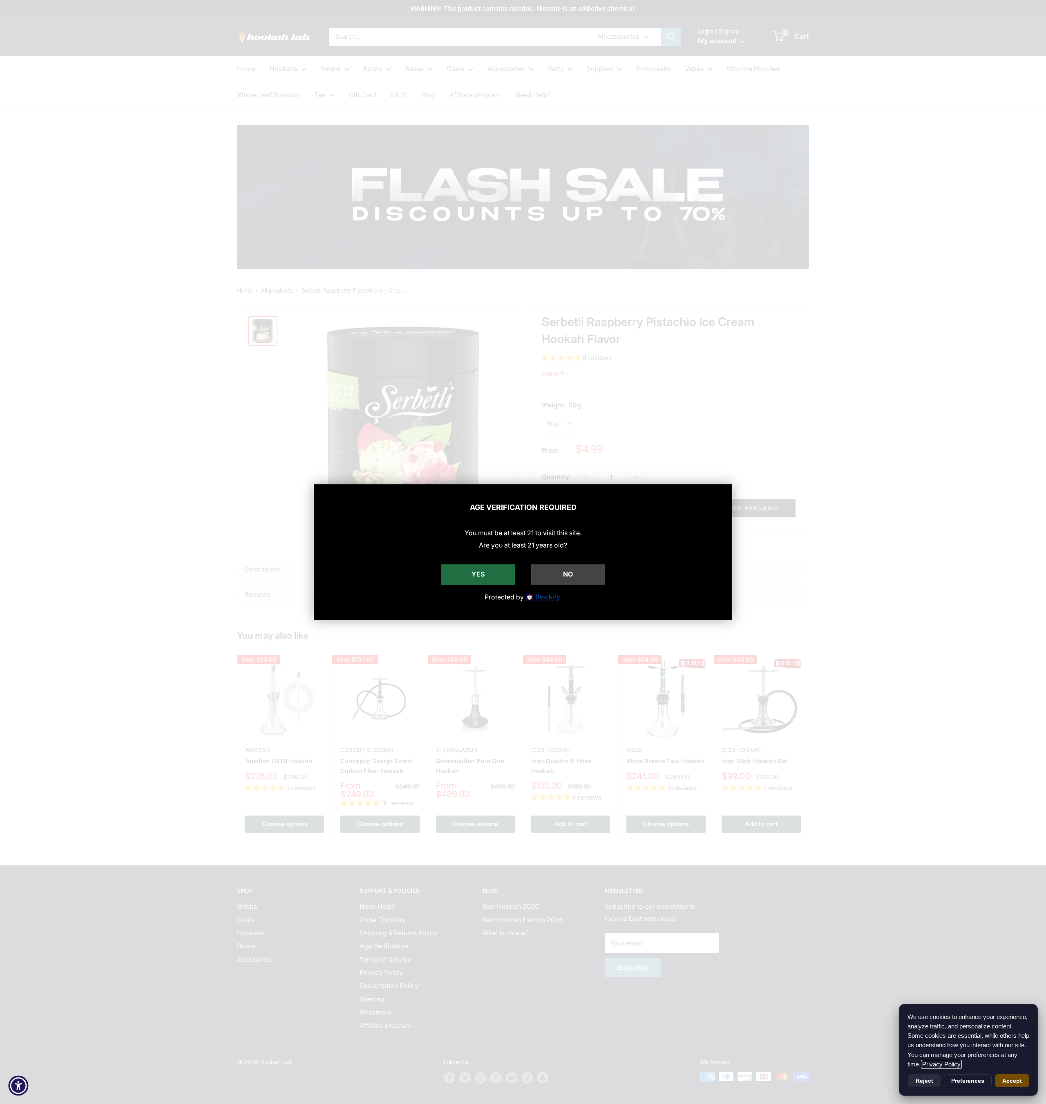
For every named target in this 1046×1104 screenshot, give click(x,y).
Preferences (967, 1080)
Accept (1012, 1080)
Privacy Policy (941, 1064)
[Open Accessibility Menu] (18, 1085)
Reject (924, 1080)
